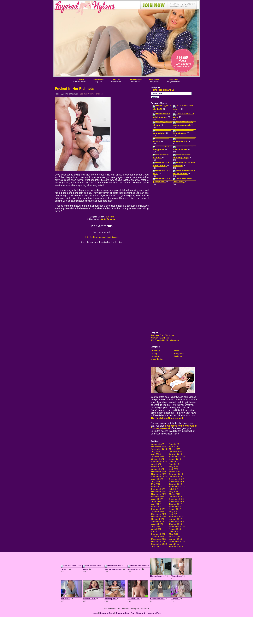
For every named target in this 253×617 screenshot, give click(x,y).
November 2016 (176, 521)
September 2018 (177, 486)
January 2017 (175, 519)
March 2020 (174, 449)
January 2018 (175, 496)
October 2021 (157, 519)
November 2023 (158, 474)
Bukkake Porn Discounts (162, 335)
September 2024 (159, 461)
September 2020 (159, 544)
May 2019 (173, 466)
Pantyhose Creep (135, 79)
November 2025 (158, 446)
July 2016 (173, 531)
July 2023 (155, 481)
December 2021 (158, 514)
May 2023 (155, 484)
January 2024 (157, 469)
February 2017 (176, 516)
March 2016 (174, 536)
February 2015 (176, 546)
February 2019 (176, 474)
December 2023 (158, 471)
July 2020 (155, 546)
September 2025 (159, 449)
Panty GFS (80, 79)
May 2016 (173, 534)
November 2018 (176, 481)
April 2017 (173, 514)
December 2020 (158, 539)
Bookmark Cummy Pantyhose (91, 94)
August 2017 (175, 509)
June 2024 (156, 464)
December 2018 (176, 479)
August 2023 (157, 479)
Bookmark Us (167, 90)
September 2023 (159, 476)
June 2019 (174, 464)
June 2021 (156, 529)
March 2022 (156, 506)
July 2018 (173, 489)
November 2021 (158, 516)
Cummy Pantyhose (160, 338)
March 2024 (156, 466)
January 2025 (157, 456)
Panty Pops (116, 79)
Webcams (178, 356)
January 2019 (175, 476)
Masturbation (157, 359)
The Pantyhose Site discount (167, 418)
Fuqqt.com (173, 79)
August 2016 (175, 529)
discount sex (122, 613)
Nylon (177, 351)
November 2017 (176, 501)
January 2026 (157, 444)
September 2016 (177, 526)
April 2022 (156, 504)
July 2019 (173, 461)
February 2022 (158, 509)
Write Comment (108, 219)
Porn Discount (138, 613)
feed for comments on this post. (102, 237)
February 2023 (158, 489)
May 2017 (173, 511)
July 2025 (155, 451)
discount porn (106, 613)
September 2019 (177, 456)
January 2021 (157, 536)
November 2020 (158, 541)
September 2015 (177, 541)
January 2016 (175, 539)
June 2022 (156, 501)
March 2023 (156, 486)
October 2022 (157, 496)
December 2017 (176, 499)
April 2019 (173, 469)
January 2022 (157, 511)
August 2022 (157, 499)
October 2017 (175, 504)
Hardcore (109, 217)
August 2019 (175, 459)
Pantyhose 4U (154, 79)
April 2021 (156, 531)
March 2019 (174, 471)
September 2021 (159, 521)
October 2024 (157, 459)
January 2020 (175, 451)
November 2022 (158, 494)
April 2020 (173, 446)
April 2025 (156, 454)
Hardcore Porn (154, 613)
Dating (154, 353)
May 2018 (173, 491)
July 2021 (155, 526)
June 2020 (174, 444)
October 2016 (175, 524)
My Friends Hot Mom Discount (165, 340)
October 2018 (175, 484)
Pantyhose (179, 353)
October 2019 (175, 454)
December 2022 (158, 491)
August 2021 (157, 524)
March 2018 (174, 494)
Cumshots (155, 351)
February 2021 (158, 534)
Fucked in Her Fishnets (74, 89)
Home (154, 90)
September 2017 (177, 506)
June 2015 (174, 544)
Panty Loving (98, 79)
